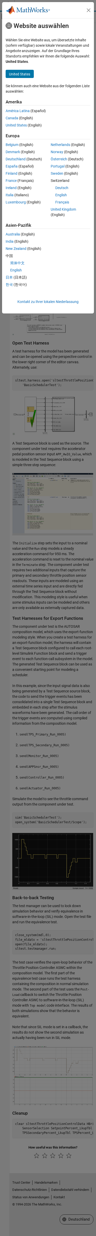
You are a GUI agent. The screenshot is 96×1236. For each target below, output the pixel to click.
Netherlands (60, 145)
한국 (9, 284)
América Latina (18, 111)
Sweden (57, 173)
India (10, 241)
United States (16, 125)
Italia (10, 195)
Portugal (58, 166)
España (12, 166)
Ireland (11, 188)
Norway (57, 152)
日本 (9, 277)
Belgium (12, 145)
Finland (11, 173)
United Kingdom (63, 209)
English (61, 195)
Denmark (13, 152)
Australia (13, 234)
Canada (12, 118)
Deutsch (61, 188)
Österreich (59, 159)
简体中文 (17, 263)
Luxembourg (16, 202)
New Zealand (16, 249)
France (11, 181)
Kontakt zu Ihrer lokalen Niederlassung (48, 302)
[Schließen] (88, 10)
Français (62, 202)
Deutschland (16, 159)
